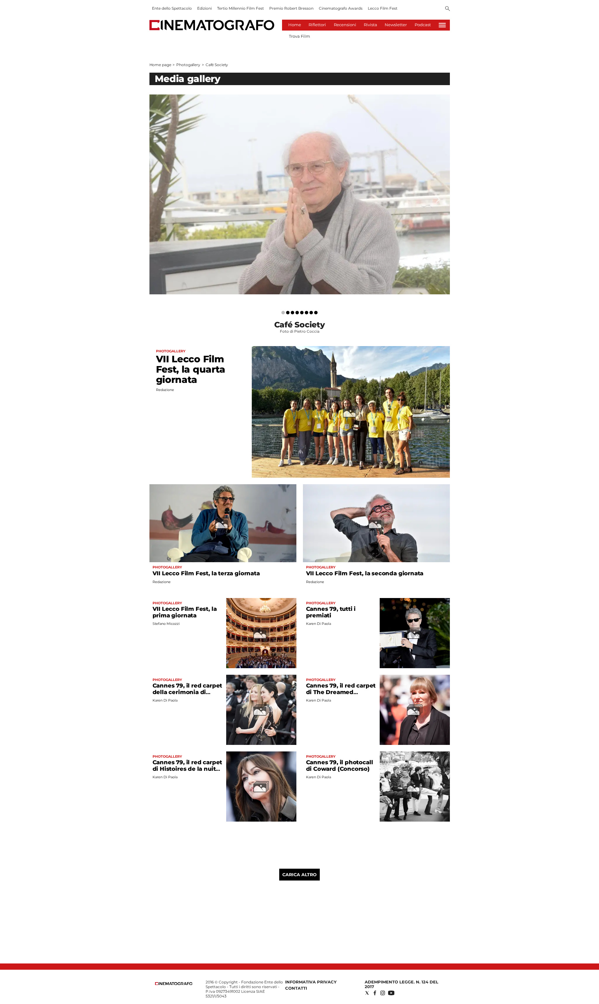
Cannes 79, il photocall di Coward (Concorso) (339, 765)
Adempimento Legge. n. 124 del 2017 (401, 984)
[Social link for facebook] (375, 993)
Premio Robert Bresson (291, 8)
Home (294, 24)
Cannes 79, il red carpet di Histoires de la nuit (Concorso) (187, 769)
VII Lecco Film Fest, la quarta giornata (191, 369)
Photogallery (188, 64)
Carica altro (299, 874)
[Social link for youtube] (391, 993)
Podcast (423, 24)
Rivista (370, 24)
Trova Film (299, 36)
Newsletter (396, 24)
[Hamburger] (442, 25)
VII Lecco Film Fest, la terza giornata (206, 573)
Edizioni (204, 8)
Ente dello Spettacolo (172, 8)
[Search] (447, 9)
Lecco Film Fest (382, 8)
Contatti (296, 988)
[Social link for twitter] (367, 993)
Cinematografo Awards (341, 8)
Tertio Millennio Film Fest (240, 8)
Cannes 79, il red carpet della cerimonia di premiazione (187, 692)
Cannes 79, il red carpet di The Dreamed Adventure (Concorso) (341, 692)
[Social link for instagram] (382, 993)
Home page (160, 64)
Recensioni (345, 24)
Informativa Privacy (311, 981)
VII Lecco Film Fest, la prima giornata (185, 612)
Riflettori (317, 24)
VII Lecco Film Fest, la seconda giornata (365, 573)
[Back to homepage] (173, 983)
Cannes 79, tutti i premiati (331, 612)
